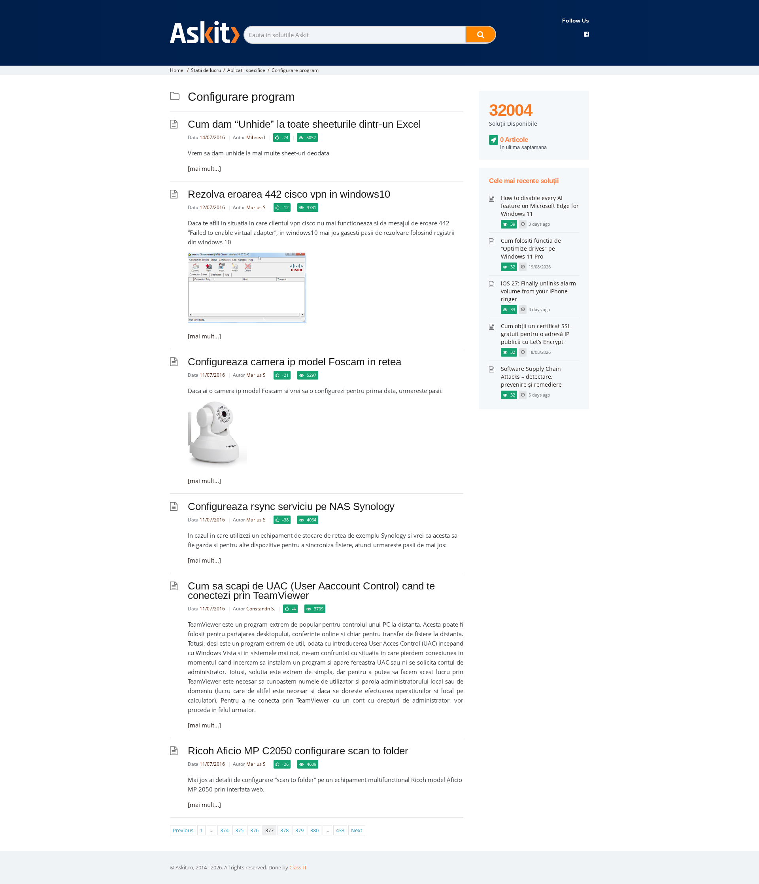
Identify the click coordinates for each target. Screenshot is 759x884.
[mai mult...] (204, 168)
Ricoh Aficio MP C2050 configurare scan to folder (298, 751)
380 (314, 830)
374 (224, 830)
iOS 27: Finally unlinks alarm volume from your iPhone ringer (538, 291)
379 (299, 830)
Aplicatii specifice (246, 70)
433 (340, 830)
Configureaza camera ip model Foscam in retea (294, 362)
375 (239, 830)
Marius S (256, 207)
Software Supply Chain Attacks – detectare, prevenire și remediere (531, 376)
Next (357, 830)
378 (284, 830)
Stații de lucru (206, 70)
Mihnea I (255, 137)
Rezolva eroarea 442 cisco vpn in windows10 (289, 194)
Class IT (298, 867)
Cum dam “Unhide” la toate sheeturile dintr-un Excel (304, 124)
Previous (183, 830)
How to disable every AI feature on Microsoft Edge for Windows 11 (540, 205)
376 (254, 830)
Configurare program (295, 70)
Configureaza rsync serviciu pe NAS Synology (291, 506)
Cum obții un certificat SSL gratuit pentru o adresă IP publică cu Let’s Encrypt (535, 334)
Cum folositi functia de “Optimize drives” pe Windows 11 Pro (531, 248)
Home (176, 70)
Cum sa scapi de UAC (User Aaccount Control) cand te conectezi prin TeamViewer (311, 590)
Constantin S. (260, 608)
